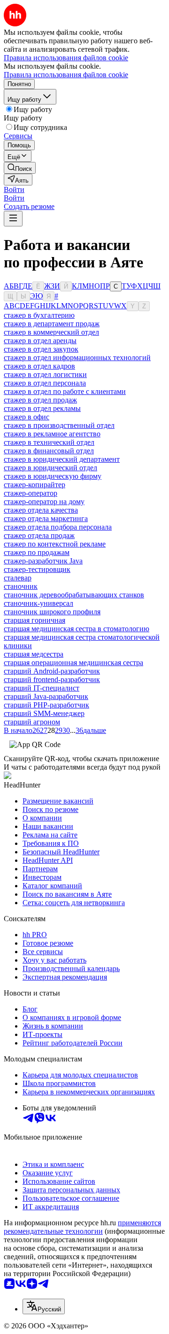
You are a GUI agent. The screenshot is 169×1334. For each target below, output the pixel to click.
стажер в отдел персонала (45, 383)
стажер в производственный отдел (59, 425)
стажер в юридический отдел (50, 468)
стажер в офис (26, 417)
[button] (14, 189)
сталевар (17, 578)
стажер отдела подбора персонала (58, 527)
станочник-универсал (38, 603)
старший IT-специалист (41, 688)
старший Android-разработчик (52, 671)
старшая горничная (34, 620)
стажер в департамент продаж (52, 324)
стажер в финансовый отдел (49, 451)
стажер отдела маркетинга (46, 518)
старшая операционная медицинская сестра (73, 663)
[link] (20, 168)
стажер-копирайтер (34, 485)
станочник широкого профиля (52, 612)
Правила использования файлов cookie (66, 75)
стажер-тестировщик (37, 569)
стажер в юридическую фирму (52, 476)
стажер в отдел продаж (40, 400)
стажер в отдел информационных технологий (77, 358)
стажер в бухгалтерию (39, 315)
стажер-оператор (30, 493)
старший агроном (32, 722)
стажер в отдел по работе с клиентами (65, 391)
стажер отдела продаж (39, 535)
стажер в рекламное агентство (52, 434)
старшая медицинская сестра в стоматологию (76, 629)
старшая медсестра (33, 654)
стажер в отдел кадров (39, 366)
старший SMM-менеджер (44, 713)
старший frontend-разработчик (52, 679)
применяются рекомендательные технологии (82, 1227)
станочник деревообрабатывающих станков (74, 595)
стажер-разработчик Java (43, 561)
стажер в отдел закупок (41, 349)
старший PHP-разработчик (46, 705)
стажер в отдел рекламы (42, 408)
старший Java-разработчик (46, 696)
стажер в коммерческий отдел (51, 332)
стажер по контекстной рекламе (55, 544)
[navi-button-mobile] (13, 218)
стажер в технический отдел (49, 442)
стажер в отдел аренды (40, 341)
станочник (21, 586)
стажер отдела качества (41, 510)
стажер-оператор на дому (44, 502)
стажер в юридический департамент (62, 459)
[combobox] (44, 1306)
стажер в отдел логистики (45, 374)
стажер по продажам (36, 552)
